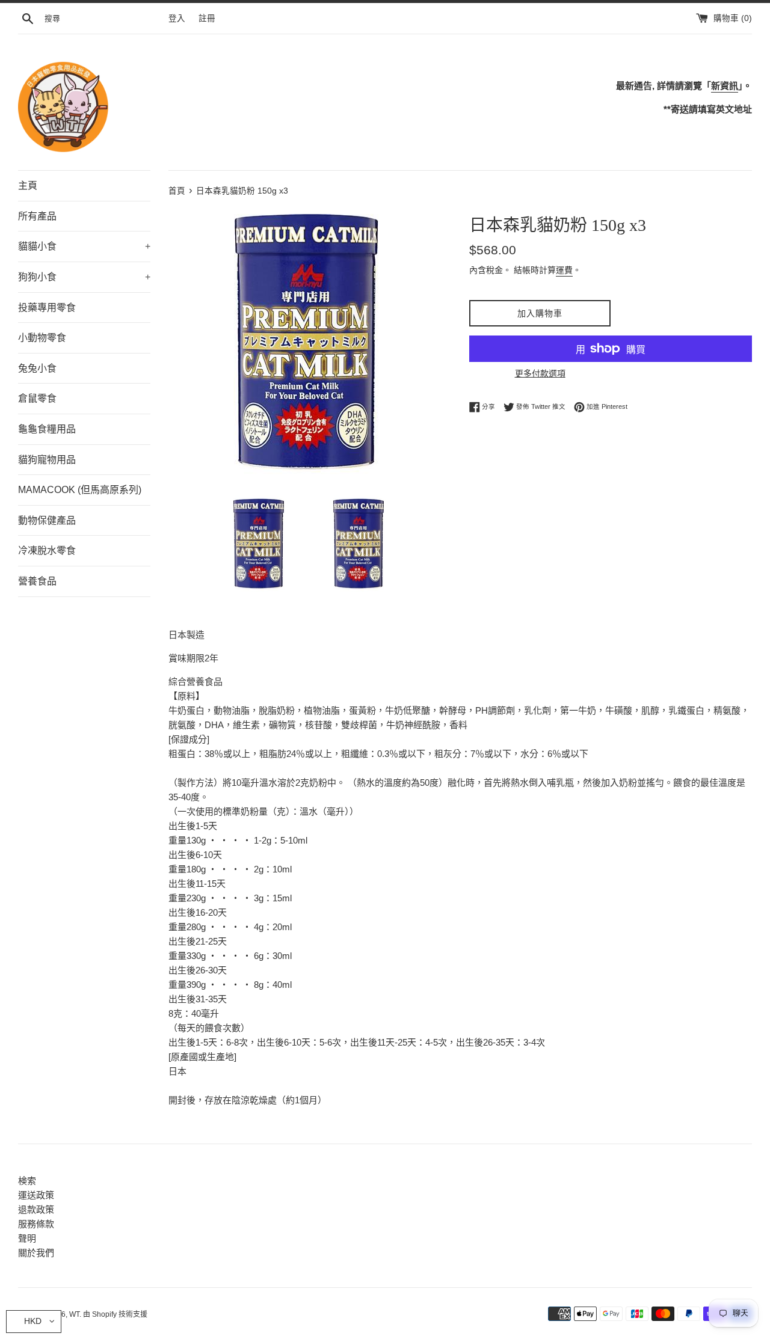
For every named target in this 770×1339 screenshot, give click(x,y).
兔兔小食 (37, 368)
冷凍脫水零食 (47, 550)
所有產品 (37, 216)
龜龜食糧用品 (47, 429)
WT (74, 1314)
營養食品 (37, 581)
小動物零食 (42, 337)
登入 (176, 18)
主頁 (27, 185)
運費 (564, 270)
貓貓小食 (84, 246)
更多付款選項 (540, 373)
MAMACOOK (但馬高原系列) (79, 490)
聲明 (27, 1238)
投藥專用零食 (47, 307)
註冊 (207, 18)
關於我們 (36, 1253)
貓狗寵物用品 (47, 460)
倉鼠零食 (37, 398)
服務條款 (36, 1224)
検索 (27, 1180)
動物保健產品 (47, 520)
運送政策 (36, 1195)
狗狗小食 (84, 277)
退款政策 (36, 1209)
